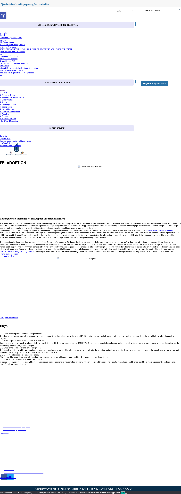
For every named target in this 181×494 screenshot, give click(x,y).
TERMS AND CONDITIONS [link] (99, 488)
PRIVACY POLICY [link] (123, 488)
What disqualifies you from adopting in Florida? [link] (23, 334)
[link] (3, 15)
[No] (126, 493)
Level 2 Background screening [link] (160, 230)
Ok (123, 493)
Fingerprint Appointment (154, 83)
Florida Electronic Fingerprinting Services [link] (17, 251)
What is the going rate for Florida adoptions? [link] (22, 348)
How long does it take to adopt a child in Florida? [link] (24, 341)
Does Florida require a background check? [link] (21, 355)
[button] (90, 334)
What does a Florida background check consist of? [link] (24, 359)
